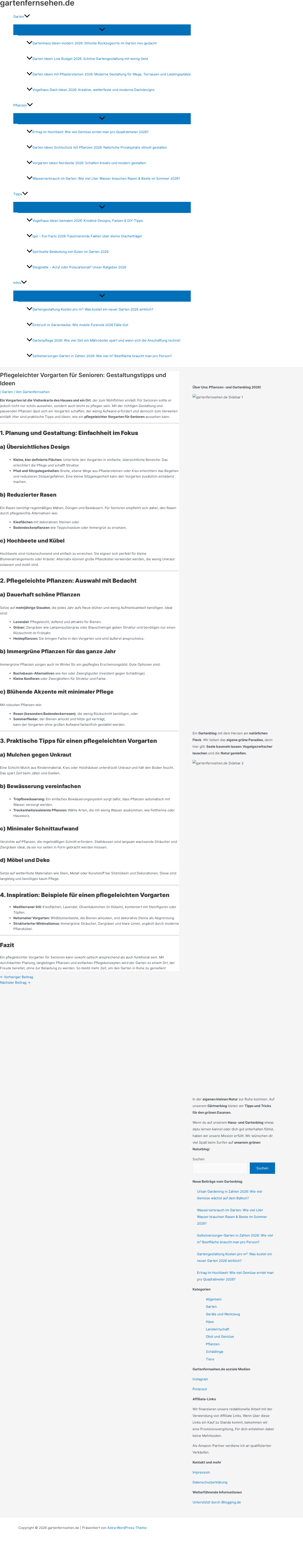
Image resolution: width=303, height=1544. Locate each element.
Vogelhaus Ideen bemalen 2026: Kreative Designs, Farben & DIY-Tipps (87, 220)
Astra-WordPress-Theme (127, 1528)
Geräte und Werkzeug (223, 1314)
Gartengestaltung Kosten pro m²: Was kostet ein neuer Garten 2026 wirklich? (92, 309)
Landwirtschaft (217, 1329)
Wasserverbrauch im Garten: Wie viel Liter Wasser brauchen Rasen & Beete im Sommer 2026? (106, 178)
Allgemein (214, 1299)
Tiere (210, 1359)
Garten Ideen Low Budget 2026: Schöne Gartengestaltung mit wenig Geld (90, 59)
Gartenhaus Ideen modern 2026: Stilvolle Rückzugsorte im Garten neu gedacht (94, 43)
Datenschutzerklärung (210, 1482)
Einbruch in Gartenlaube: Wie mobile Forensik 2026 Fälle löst (80, 325)
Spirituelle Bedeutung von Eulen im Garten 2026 (70, 252)
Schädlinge (214, 1351)
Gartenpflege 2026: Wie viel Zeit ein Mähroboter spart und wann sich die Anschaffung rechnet (106, 340)
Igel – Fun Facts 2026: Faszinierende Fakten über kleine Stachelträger (87, 236)
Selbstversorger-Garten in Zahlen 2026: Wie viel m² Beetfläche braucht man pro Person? (102, 356)
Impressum (201, 1472)
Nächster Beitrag (15, 982)
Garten (7, 392)
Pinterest (200, 1389)
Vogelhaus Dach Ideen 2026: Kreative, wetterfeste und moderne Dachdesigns (93, 90)
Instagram (200, 1379)
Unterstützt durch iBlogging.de (217, 1502)
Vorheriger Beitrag (16, 977)
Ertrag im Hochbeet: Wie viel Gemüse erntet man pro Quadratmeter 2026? (90, 132)
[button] (27, 16)
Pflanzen (213, 1344)
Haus (210, 1322)
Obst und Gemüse (220, 1336)
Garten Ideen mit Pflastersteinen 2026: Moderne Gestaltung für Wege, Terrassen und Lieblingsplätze (111, 74)
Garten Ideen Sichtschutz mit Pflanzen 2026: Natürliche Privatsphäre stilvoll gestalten (99, 147)
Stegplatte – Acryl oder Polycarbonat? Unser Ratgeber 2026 (79, 267)
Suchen (199, 1159)
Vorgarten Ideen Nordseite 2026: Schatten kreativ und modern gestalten (89, 163)
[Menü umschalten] (102, 29)
